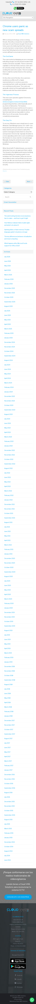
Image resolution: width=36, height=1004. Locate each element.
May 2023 (7, 428)
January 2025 (8, 338)
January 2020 (8, 608)
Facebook (19, 975)
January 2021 (8, 554)
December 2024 (9, 342)
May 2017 (7, 752)
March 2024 (8, 383)
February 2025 (9, 333)
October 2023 (8, 405)
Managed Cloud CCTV (18, 955)
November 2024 (9, 347)
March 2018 (8, 707)
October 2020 (8, 567)
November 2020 (9, 563)
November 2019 (9, 617)
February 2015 (8, 833)
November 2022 (9, 455)
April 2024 (7, 378)
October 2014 (8, 846)
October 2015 (8, 810)
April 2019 (7, 648)
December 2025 (9, 288)
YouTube (19, 983)
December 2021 (9, 504)
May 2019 (7, 644)
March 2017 (8, 761)
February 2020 (9, 603)
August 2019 (8, 630)
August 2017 (8, 738)
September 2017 (9, 734)
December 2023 (9, 396)
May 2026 (7, 266)
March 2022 (8, 491)
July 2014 (7, 855)
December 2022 (9, 450)
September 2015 (9, 815)
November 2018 (9, 671)
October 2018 (8, 675)
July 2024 (7, 365)
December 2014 (9, 842)
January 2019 (8, 662)
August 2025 (8, 306)
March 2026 (8, 275)
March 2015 (8, 828)
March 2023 (8, 437)
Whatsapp (20, 987)
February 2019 (8, 657)
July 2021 (7, 527)
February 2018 (8, 711)
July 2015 (7, 824)
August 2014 (8, 851)
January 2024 (8, 392)
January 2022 (8, 500)
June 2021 (7, 531)
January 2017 (8, 770)
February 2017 (8, 765)
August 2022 (8, 468)
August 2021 (8, 522)
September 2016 (9, 788)
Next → (29, 181)
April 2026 (7, 270)
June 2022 (7, 477)
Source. (5, 171)
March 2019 (8, 653)
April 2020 (7, 594)
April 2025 (7, 324)
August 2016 (8, 792)
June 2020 (7, 585)
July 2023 (7, 419)
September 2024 (9, 356)
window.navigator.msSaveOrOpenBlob (15, 102)
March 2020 (8, 599)
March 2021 (8, 545)
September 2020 (9, 572)
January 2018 (8, 716)
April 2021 (7, 540)
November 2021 (9, 509)
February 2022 (8, 495)
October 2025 (8, 297)
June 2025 (7, 315)
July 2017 (7, 743)
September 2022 (9, 464)
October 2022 (8, 459)
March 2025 (8, 329)
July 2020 (7, 581)
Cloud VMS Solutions (23, 34)
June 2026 (7, 261)
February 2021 (8, 549)
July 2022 (7, 473)
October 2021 (8, 513)
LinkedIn (19, 979)
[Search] (30, 197)
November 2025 (9, 293)
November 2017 (9, 725)
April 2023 (7, 432)
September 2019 (9, 626)
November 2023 (9, 401)
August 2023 (8, 414)
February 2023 (8, 441)
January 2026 (8, 284)
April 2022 (7, 486)
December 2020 (9, 558)
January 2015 (8, 837)
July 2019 (7, 635)
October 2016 (8, 783)
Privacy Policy (18, 999)
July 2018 (7, 689)
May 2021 (7, 536)
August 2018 (8, 684)
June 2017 (7, 747)
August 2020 (8, 576)
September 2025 (9, 302)
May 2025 (7, 320)
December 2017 (9, 720)
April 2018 (7, 702)
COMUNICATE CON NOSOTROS (18, 897)
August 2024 (8, 360)
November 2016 (9, 779)
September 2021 (9, 518)
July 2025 (7, 311)
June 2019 (7, 639)
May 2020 (7, 590)
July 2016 (7, 797)
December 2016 (9, 774)
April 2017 (7, 756)
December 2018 (9, 666)
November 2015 (9, 806)
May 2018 (7, 698)
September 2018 (9, 680)
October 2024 (8, 351)
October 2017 (8, 729)
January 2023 (8, 446)
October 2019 (8, 621)
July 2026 (7, 257)
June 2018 (7, 693)
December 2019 (9, 612)
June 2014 (7, 860)
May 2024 (7, 374)
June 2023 (7, 423)
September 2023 (9, 410)
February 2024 (9, 387)
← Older (6, 181)
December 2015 (9, 801)
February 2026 (9, 279)
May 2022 (7, 482)
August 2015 (8, 819)
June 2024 (7, 369)
